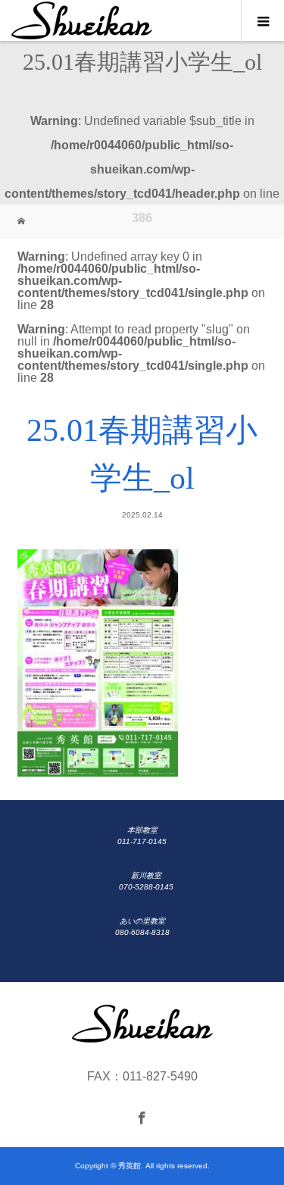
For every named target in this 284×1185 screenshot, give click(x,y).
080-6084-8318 (142, 932)
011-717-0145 (142, 841)
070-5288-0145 (146, 887)
